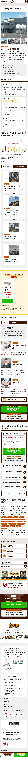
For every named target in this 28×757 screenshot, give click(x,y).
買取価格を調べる (7, 301)
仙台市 (4, 517)
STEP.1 (6, 184)
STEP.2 (6, 208)
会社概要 (6, 699)
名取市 (10, 517)
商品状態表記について (10, 305)
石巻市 (10, 521)
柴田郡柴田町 (5, 526)
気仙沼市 (4, 523)
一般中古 (7, 292)
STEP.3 (6, 234)
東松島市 (23, 521)
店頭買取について (12, 399)
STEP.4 (6, 257)
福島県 (4, 528)
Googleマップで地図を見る (10, 111)
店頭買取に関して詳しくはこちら (11, 94)
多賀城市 (16, 521)
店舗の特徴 (5, 46)
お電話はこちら (9, 66)
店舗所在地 (6, 701)
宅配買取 (10, 556)
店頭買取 (10, 551)
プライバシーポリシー (9, 707)
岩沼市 (10, 519)
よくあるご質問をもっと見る (14, 493)
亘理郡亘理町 (12, 523)
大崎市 (22, 517)
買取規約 (6, 704)
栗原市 (16, 519)
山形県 (12, 526)
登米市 (22, 519)
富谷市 (4, 519)
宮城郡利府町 (21, 523)
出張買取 (10, 546)
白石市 (4, 521)
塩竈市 (16, 517)
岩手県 (18, 526)
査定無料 (14, 596)
